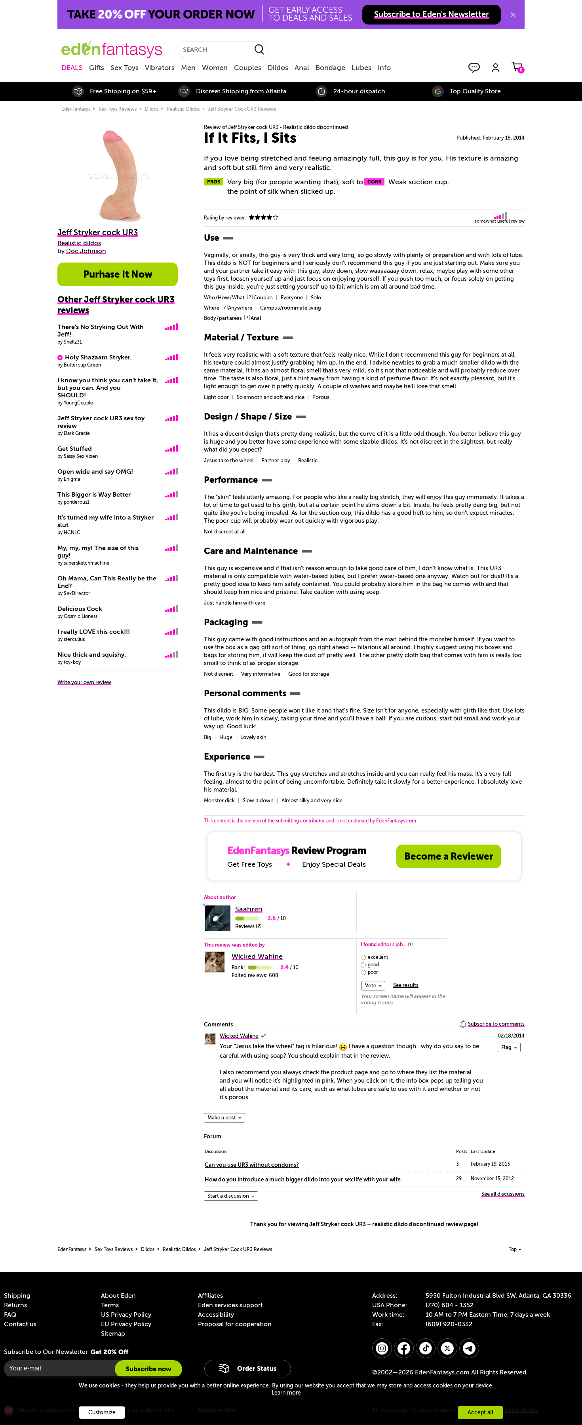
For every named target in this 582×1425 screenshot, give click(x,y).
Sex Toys (124, 68)
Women (215, 68)
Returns (15, 1305)
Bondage (330, 68)
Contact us (20, 1324)
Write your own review (84, 682)
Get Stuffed (74, 448)
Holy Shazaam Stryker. (98, 357)
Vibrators (160, 68)
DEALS (72, 68)
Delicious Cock (79, 608)
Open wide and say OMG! (95, 471)
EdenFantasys (75, 109)
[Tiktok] (426, 1348)
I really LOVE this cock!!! (93, 631)
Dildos (278, 68)
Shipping (17, 1295)
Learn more (286, 1393)
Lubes (361, 68)
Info (384, 68)
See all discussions (503, 1194)
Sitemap (113, 1333)
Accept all (480, 1413)
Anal (302, 68)
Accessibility (216, 1314)
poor (373, 972)
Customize (102, 1413)
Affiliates (210, 1295)
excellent (378, 957)
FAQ (10, 1314)
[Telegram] (469, 1348)
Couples (247, 68)
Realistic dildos (183, 109)
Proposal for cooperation (235, 1324)
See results (405, 985)
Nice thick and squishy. (91, 654)
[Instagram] (382, 1348)
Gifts (96, 68)
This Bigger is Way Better (94, 494)
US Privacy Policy (126, 1314)
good (373, 965)
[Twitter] (447, 1348)
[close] (513, 14)
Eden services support (230, 1305)
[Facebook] (404, 1348)
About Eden (118, 1295)
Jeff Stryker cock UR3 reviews (242, 109)
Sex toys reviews (118, 109)
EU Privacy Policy (126, 1324)
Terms (110, 1305)
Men (188, 68)
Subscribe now (148, 1369)
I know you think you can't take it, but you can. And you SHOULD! (107, 388)
